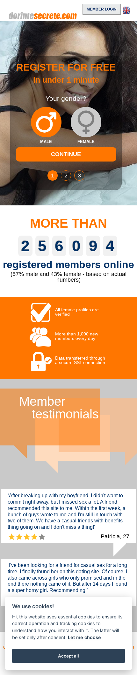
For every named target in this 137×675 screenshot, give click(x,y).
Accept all (68, 655)
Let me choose (84, 637)
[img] (46, 122)
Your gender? (66, 98)
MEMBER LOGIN (102, 9)
